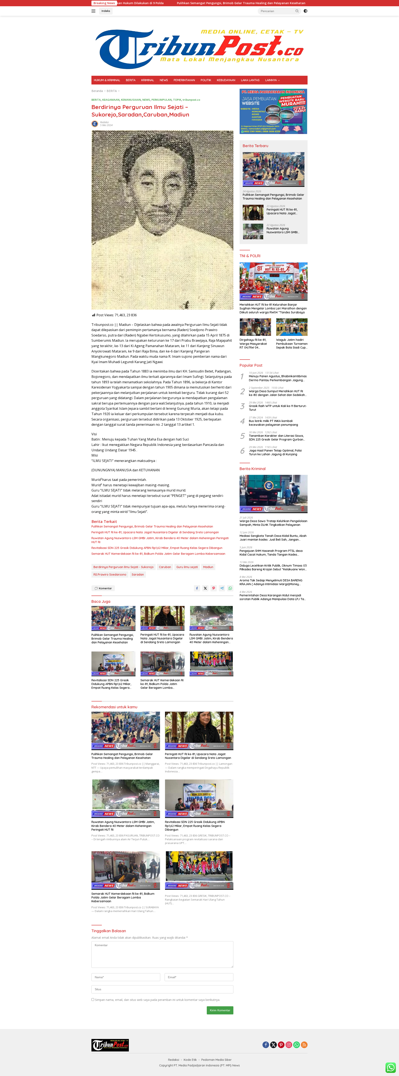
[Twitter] (273, 1045)
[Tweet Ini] (205, 588)
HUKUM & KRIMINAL (107, 80)
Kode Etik (190, 1060)
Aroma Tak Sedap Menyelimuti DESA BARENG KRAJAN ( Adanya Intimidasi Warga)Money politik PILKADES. (271, 582)
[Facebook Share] (197, 588)
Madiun (208, 567)
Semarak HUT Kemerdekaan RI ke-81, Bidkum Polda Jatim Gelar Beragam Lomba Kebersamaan (158, 554)
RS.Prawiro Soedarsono (110, 574)
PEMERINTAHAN (184, 80)
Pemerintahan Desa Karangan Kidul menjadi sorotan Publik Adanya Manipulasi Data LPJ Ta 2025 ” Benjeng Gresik (272, 597)
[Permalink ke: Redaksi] (94, 123)
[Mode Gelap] (305, 11)
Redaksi (104, 122)
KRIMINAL (147, 80)
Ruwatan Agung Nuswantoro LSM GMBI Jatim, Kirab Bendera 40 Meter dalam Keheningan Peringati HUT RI (160, 540)
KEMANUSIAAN (131, 100)
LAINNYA (271, 80)
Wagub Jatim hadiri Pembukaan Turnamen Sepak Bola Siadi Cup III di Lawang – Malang (292, 343)
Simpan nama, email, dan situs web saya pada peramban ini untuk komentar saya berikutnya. (157, 1000)
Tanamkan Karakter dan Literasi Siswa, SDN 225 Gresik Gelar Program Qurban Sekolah (276, 437)
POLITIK (206, 80)
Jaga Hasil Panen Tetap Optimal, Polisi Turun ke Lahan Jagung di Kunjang (275, 452)
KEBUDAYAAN (226, 80)
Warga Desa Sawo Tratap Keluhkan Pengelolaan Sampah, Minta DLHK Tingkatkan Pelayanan (273, 523)
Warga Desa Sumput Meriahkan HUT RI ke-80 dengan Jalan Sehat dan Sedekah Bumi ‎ (277, 393)
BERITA (130, 80)
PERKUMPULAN (161, 100)
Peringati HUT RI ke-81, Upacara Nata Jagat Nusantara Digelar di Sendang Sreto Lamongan (155, 532)
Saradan (138, 574)
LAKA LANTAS (250, 80)
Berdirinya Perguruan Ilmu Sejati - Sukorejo (124, 567)
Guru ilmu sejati (187, 567)
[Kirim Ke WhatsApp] (230, 588)
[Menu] (94, 11)
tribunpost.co (191, 100)
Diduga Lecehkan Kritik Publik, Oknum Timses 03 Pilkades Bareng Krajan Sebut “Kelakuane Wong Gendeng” (273, 567)
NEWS (164, 80)
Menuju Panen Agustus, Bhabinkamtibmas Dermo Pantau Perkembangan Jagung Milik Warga (278, 378)
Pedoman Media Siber (216, 1060)
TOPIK (177, 100)
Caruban (165, 567)
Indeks (106, 10)
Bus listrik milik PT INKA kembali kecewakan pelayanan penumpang (273, 423)
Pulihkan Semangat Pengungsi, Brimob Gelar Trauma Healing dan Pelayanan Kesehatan (181, 3)
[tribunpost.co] (199, 45)
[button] (297, 10)
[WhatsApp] (296, 1045)
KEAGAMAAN (110, 100)
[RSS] (304, 1045)
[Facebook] (265, 1045)
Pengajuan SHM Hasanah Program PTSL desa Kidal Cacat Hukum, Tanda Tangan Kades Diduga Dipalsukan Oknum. (271, 552)
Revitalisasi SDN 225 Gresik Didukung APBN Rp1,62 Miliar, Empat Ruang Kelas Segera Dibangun (156, 548)
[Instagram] (289, 1045)
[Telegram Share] (222, 588)
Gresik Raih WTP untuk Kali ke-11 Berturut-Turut (278, 408)
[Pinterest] (281, 1045)
